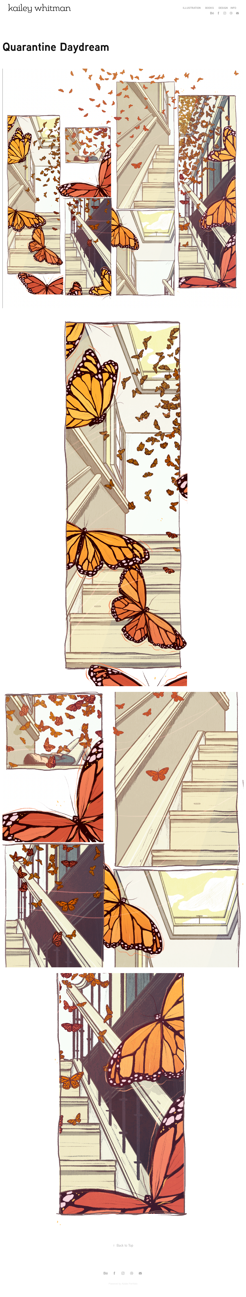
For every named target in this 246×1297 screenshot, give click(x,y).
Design (223, 8)
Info (233, 8)
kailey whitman (39, 7)
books (209, 8)
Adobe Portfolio (129, 1283)
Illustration (192, 8)
